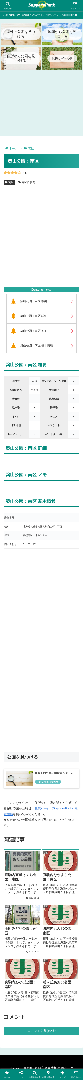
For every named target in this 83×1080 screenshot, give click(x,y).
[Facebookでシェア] (14, 1073)
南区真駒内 (28, 182)
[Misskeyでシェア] (69, 1061)
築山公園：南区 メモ (33, 330)
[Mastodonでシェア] (32, 1061)
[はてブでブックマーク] (51, 1073)
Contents (37, 289)
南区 (11, 182)
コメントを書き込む (42, 1031)
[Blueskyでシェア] (51, 1061)
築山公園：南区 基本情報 (36, 345)
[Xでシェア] (14, 1061)
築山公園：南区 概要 (33, 301)
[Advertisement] (41, 241)
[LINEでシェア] (69, 1073)
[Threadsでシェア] (32, 1073)
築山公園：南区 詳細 (33, 316)
